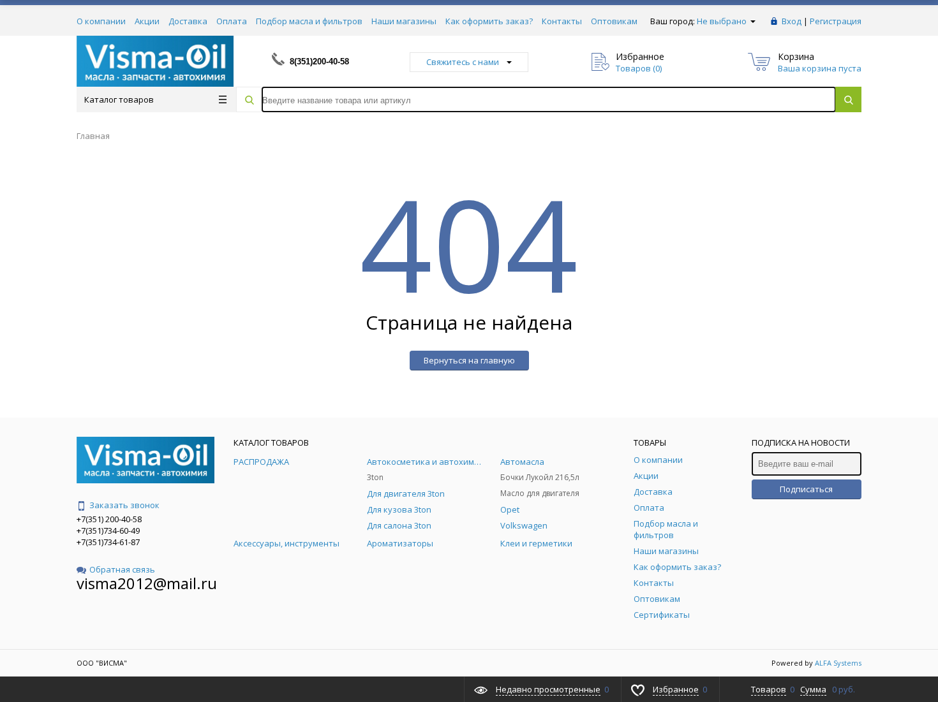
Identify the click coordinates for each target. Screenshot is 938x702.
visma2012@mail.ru (147, 583)
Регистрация (835, 21)
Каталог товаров (119, 99)
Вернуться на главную (469, 360)
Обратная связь (122, 569)
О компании (101, 21)
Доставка (187, 21)
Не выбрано (722, 21)
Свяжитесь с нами (462, 62)
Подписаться (806, 489)
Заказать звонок (124, 505)
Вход (791, 21)
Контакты (562, 21)
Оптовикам (614, 21)
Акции (147, 21)
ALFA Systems (838, 663)
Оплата (231, 21)
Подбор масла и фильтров (309, 21)
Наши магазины (403, 21)
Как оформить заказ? (489, 21)
